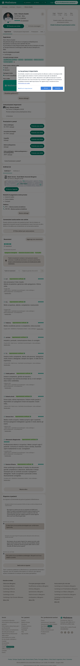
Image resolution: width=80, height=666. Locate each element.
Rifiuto (46, 88)
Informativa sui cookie (24, 83)
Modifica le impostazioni (25, 88)
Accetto (57, 88)
